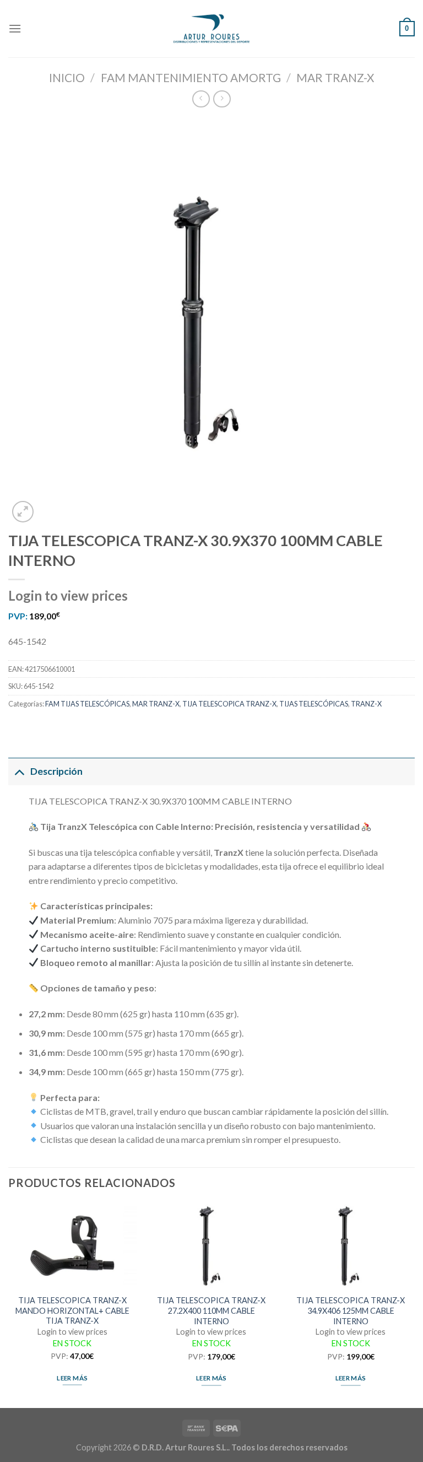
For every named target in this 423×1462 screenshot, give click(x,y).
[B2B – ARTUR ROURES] (212, 28)
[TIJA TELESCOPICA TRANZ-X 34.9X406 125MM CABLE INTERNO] (350, 1246)
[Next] (414, 1304)
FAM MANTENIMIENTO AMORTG (191, 77)
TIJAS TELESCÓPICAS (313, 703)
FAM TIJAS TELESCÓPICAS (87, 703)
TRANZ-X (366, 703)
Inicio (67, 77)
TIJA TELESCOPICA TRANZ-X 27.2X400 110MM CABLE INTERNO (211, 1310)
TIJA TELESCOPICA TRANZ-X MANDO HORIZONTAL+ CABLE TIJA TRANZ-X (72, 1310)
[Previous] (9, 1304)
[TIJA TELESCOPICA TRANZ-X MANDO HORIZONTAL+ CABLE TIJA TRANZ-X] (72, 1245)
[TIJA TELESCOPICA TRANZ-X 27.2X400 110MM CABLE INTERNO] (211, 1246)
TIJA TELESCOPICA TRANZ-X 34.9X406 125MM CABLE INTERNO (350, 1310)
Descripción (56, 771)
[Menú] (14, 28)
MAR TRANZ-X (335, 77)
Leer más (72, 1378)
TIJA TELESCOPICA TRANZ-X (229, 703)
